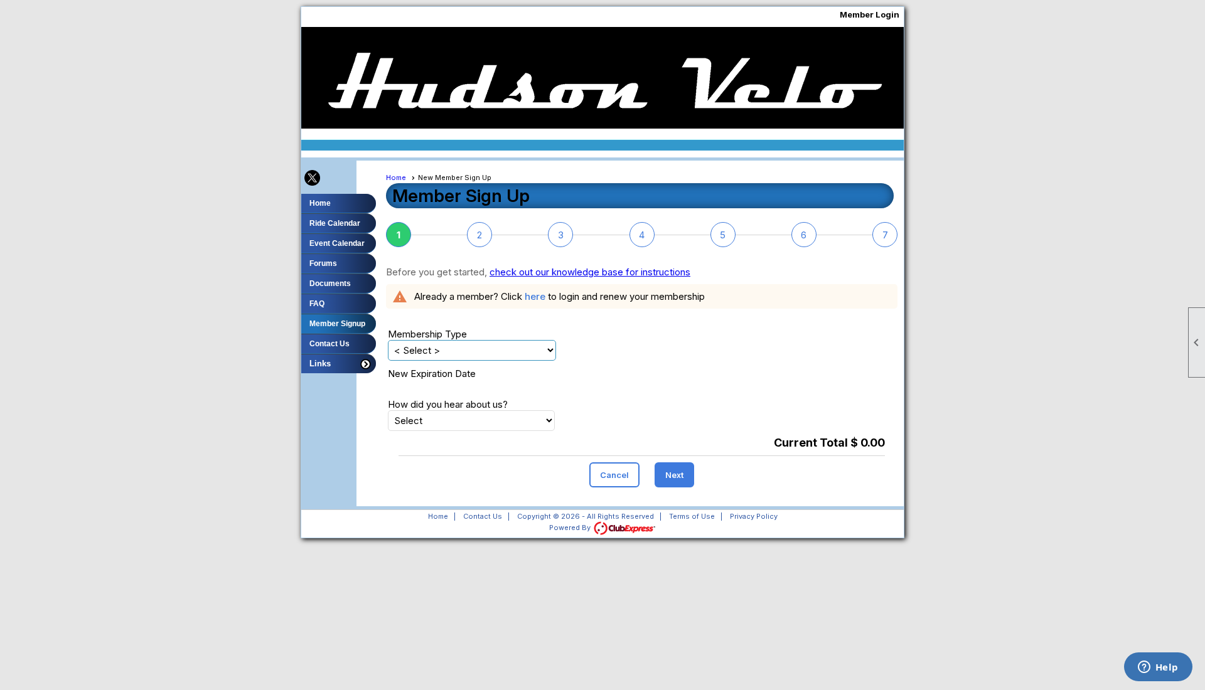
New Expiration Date (432, 374)
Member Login (869, 14)
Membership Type (427, 334)
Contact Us (329, 343)
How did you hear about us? (448, 404)
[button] (338, 363)
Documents (330, 283)
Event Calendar (337, 243)
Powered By (570, 527)
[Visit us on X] (312, 179)
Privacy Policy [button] (754, 516)
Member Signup (337, 323)
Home (320, 203)
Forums (323, 263)
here (535, 296)
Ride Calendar (334, 223)
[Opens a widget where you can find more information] (1157, 668)
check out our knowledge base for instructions (590, 272)
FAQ (316, 303)
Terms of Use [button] (692, 516)
